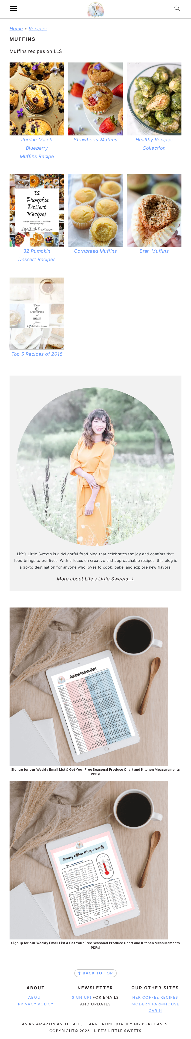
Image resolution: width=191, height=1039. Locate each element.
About (35, 997)
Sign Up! (81, 997)
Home (16, 28)
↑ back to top (95, 973)
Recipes (38, 28)
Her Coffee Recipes (155, 997)
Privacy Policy (36, 1004)
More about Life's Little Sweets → (95, 579)
